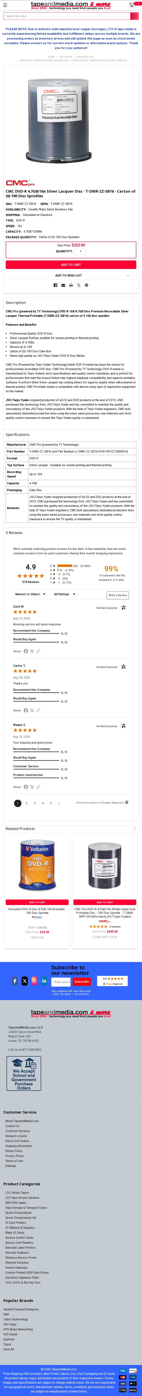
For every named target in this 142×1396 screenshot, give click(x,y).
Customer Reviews (17, 1131)
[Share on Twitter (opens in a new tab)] (32, 651)
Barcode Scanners (17, 1252)
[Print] (71, 285)
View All (8, 1349)
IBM (6, 1314)
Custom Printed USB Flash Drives (27, 1272)
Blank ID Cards (14, 1232)
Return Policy (14, 1151)
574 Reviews (35, 582)
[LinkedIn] (44, 981)
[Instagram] (34, 981)
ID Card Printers (15, 1222)
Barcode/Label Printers (20, 1247)
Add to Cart (37, 902)
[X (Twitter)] (25, 981)
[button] (71, 1073)
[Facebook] (55, 285)
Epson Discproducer (18, 1212)
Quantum (9, 1339)
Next (134, 828)
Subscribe (82, 981)
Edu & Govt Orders (17, 1141)
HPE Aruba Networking (18, 1329)
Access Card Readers (19, 1242)
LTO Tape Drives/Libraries (22, 1198)
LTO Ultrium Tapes (17, 1193)
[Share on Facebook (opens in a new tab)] (26, 651)
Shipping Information (18, 1146)
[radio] (71, 566)
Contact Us (12, 1126)
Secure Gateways (16, 1267)
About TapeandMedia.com (22, 1121)
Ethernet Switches (17, 1262)
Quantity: (64, 251)
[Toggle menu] (5, 5)
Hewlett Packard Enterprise (21, 1309)
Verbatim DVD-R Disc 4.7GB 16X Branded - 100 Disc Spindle (37, 911)
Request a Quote (16, 1136)
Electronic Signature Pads (22, 1277)
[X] (78, 285)
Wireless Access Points (21, 1257)
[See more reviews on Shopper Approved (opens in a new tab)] (38, 651)
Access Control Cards (19, 1237)
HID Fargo (9, 1324)
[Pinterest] (86, 285)
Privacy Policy (14, 1156)
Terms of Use (14, 1161)
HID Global (10, 1334)
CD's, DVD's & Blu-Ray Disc (22, 1282)
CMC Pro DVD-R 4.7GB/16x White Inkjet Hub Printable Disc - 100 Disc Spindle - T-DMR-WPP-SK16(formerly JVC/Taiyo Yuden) (104, 913)
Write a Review (118, 595)
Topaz (7, 1344)
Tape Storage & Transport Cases (26, 1207)
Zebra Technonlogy (15, 1319)
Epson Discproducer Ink (20, 1217)
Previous (129, 828)
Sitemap (10, 1166)
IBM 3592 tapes (15, 1202)
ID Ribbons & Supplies (20, 1227)
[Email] (63, 285)
